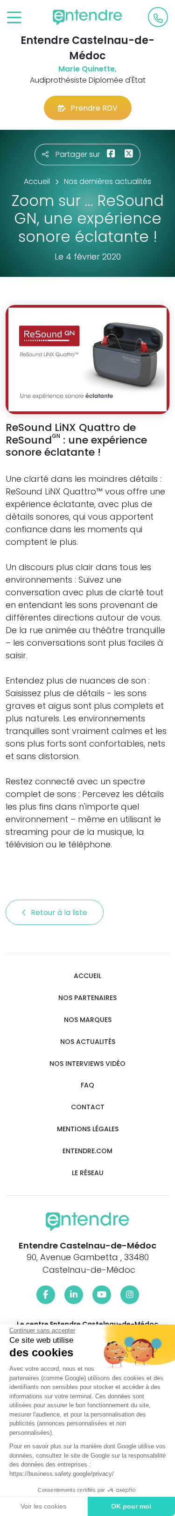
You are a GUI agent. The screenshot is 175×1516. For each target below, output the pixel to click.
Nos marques (88, 1020)
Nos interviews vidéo (87, 1064)
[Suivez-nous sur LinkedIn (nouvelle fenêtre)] (73, 1294)
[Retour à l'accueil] (88, 17)
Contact (88, 1107)
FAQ (87, 1085)
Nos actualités (87, 1042)
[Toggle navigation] (14, 18)
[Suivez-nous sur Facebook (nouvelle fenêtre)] (45, 1294)
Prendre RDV (94, 108)
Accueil (87, 976)
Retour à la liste (60, 912)
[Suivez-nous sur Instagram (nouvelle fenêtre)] (129, 1294)
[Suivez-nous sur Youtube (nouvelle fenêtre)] (101, 1294)
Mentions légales (88, 1129)
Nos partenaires (87, 998)
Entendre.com (87, 1151)
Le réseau (88, 1173)
